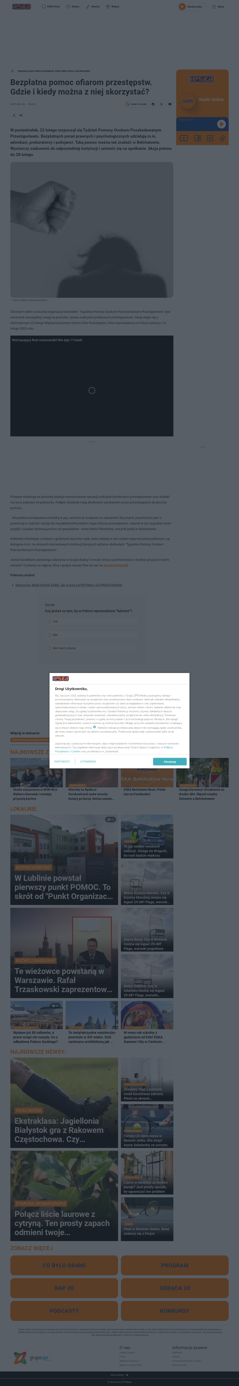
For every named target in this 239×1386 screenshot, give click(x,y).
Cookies (76, 751)
